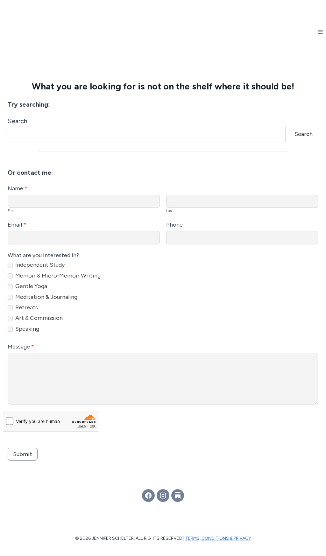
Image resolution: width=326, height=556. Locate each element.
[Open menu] (320, 32)
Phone (174, 224)
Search (17, 121)
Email (17, 224)
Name (17, 188)
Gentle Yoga (30, 286)
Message (21, 346)
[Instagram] (163, 495)
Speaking (26, 328)
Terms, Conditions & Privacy (218, 538)
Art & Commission (38, 317)
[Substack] (177, 495)
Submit (22, 454)
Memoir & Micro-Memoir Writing (57, 275)
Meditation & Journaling (45, 296)
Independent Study (39, 264)
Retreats (26, 307)
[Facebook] (148, 495)
